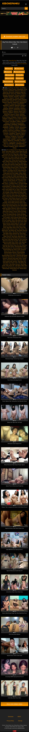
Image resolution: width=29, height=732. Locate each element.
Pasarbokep (5, 131)
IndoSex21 (17, 120)
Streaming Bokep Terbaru (18, 253)
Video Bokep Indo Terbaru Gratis (10, 262)
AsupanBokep (20, 89)
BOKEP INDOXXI (6, 93)
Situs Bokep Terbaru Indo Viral (19, 231)
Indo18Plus (4, 120)
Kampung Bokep (20, 123)
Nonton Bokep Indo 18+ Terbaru (13, 189)
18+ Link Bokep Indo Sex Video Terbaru (16, 149)
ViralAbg (4, 145)
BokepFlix (22, 98)
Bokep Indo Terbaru (19, 155)
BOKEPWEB (7, 114)
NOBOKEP (21, 128)
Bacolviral (5, 90)
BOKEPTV (11, 112)
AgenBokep (10, 87)
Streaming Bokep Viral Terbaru (9, 255)
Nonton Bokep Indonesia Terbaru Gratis (17, 202)
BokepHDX (9, 99)
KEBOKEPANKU (7, 124)
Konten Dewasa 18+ (12, 180)
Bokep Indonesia (8, 81)
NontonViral (11, 130)
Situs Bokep (21, 229)
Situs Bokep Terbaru (7, 231)
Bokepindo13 (16, 102)
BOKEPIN (12, 101)
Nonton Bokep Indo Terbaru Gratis (18, 192)
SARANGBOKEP (6, 139)
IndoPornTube (11, 120)
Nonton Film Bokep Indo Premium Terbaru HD (15, 212)
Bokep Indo (8, 71)
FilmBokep (10, 118)
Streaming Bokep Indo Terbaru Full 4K (11, 249)
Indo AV (20, 118)
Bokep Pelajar (10, 74)
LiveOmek (17, 127)
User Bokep (19, 142)
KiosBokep (5, 125)
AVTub (25, 89)
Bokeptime (5, 111)
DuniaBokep (13, 117)
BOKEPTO (10, 111)
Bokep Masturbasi (20, 71)
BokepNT (23, 106)
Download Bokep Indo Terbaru (20, 165)
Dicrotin (4, 117)
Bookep (17, 114)
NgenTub (6, 128)
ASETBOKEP (5, 89)
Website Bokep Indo (14, 268)
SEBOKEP (13, 139)
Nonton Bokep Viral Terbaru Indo (14, 207)
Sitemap (20, 720)
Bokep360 (5, 95)
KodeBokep (16, 125)
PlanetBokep (12, 133)
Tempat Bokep (12, 142)
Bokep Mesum (9, 84)
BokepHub (15, 99)
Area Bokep (16, 87)
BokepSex (23, 108)
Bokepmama (11, 106)
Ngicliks (17, 128)
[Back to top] (24, 727)
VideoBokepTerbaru (20, 143)
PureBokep (16, 134)
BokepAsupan (11, 95)
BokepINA (17, 101)
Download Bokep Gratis (7, 165)
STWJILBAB (16, 140)
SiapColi (24, 139)
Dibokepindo (22, 115)
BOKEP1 (19, 93)
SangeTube (20, 137)
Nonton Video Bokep (12, 218)
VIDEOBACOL (12, 143)
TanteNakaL (22, 140)
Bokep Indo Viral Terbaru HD (15, 158)
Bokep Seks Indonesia (10, 164)
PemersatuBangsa (13, 131)
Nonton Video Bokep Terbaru (18, 226)
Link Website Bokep (15, 186)
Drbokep (8, 117)
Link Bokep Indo (12, 182)
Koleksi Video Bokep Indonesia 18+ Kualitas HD (16, 177)
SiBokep (5, 140)
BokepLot (23, 105)
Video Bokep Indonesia (14, 264)
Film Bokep (9, 168)
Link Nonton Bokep (23, 183)
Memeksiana (23, 127)
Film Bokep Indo (16, 168)
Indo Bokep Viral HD (12, 170)
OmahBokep (17, 130)
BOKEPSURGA (17, 109)
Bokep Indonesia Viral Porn (12, 161)
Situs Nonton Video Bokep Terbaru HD (10, 239)
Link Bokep (20, 180)
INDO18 (24, 118)
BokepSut (23, 109)
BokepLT (6, 106)
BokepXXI (12, 114)
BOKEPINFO (6, 105)
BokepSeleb (17, 108)
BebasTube (5, 92)
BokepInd (5, 102)
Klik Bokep (11, 125)
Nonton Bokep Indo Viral (12, 196)
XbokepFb (6, 146)
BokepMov (17, 106)
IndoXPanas (23, 120)
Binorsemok (11, 92)
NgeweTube (11, 128)
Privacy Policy (10, 720)
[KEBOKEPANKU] (12, 3)
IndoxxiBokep (13, 121)
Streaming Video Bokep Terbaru (15, 258)
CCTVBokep (6, 115)
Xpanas (16, 146)
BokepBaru (23, 95)
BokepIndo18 (23, 102)
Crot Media (16, 115)
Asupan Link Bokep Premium (12, 152)
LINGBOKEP (5, 127)
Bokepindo (10, 102)
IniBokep (19, 121)
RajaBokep (7, 136)
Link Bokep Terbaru (13, 183)
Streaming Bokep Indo (7, 248)
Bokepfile (17, 98)
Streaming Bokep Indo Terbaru (19, 248)
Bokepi (20, 99)
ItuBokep (7, 123)
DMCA (19, 716)
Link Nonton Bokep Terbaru (9, 185)
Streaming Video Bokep (22, 255)
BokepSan (11, 108)
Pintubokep (5, 133)
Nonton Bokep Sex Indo (14, 205)
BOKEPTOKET (22, 111)
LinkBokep (11, 127)
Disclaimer (10, 716)
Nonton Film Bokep (15, 209)
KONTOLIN (22, 125)
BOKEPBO (5, 96)
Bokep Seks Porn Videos (21, 164)
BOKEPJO (12, 105)
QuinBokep (22, 134)
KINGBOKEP (14, 124)
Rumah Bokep (20, 136)
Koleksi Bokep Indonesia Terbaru (14, 171)
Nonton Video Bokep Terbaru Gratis (11, 227)
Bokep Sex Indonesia (22, 63)
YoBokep (14, 147)
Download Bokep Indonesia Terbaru (11, 167)
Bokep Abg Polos (12, 60)
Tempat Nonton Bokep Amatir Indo (14, 259)
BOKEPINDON (20, 104)
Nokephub (5, 130)
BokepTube (5, 112)
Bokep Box (23, 92)
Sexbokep (19, 139)
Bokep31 (24, 93)
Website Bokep (22, 145)
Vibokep (24, 142)
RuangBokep (13, 136)
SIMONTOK (10, 140)
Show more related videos (14, 704)
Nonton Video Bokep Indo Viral (13, 221)
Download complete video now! (15, 36)
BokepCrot (6, 98)
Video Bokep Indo (22, 261)
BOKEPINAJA (23, 101)
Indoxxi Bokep (6, 121)
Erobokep (24, 117)
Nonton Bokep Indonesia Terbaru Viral (10, 204)
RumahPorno (8, 137)
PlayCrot (23, 133)
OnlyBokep (23, 130)
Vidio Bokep (18, 265)
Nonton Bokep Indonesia (14, 198)
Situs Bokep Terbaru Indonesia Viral (11, 233)
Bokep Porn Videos (15, 163)
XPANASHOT (22, 146)
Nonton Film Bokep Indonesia (9, 214)
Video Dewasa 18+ (10, 265)
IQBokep (23, 121)
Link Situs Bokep (20, 185)
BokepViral (16, 112)
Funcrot (15, 118)
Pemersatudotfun (22, 131)
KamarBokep (12, 123)
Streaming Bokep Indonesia (10, 252)
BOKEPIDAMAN (5, 101)
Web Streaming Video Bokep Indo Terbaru (17, 267)
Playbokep (18, 133)
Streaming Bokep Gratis (20, 246)
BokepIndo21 (7, 104)
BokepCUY (12, 98)
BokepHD (4, 99)
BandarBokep (11, 90)
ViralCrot (9, 145)
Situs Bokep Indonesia (22, 230)
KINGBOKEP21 (21, 124)
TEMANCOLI (5, 142)
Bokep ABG (9, 68)
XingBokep (11, 146)
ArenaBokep (22, 87)
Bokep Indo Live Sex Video (8, 155)
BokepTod (16, 111)
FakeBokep (5, 118)
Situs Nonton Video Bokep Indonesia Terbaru (16, 237)
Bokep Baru (16, 154)
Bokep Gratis (23, 154)
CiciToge (11, 115)
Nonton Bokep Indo (10, 187)
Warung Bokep (15, 145)
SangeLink (14, 137)
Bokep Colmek (19, 68)
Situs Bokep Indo (12, 230)
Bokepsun (11, 109)
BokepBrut (16, 96)
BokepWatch (22, 112)
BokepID (24, 99)
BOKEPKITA (17, 105)
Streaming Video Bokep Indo (9, 256)
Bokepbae (17, 95)
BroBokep (22, 114)
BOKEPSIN (5, 109)
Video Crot (6, 143)
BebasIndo (23, 90)
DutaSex (19, 117)
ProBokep (11, 134)
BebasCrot (17, 90)
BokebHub (17, 92)
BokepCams (22, 96)
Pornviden (6, 134)
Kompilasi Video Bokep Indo (9, 179)
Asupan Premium (12, 89)
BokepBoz (11, 96)
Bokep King (13, 93)
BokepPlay (5, 108)
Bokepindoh (14, 104)
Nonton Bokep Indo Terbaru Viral (10, 193)
